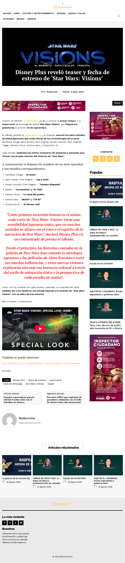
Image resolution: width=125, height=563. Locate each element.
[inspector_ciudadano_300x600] (106, 400)
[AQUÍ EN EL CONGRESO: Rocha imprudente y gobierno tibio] (106, 278)
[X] (103, 159)
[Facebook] (96, 159)
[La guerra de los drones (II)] (106, 188)
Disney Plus (32, 121)
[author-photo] (4, 482)
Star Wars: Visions (35, 384)
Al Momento (43, 66)
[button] (109, 16)
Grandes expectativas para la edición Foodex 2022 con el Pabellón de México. (19, 400)
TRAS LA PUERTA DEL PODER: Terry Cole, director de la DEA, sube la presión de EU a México (106, 325)
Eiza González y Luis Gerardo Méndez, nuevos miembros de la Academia (41, 363)
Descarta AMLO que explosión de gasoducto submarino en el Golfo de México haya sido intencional (64, 400)
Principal (84, 66)
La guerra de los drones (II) (104, 201)
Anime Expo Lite (33, 135)
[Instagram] (10, 522)
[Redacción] (9, 420)
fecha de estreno (37, 380)
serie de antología (13, 384)
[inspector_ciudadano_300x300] (106, 138)
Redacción (52, 92)
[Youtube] (21, 522)
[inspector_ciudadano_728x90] (43, 110)
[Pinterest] (110, 159)
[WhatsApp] (117, 159)
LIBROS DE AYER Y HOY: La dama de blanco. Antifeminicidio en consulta (104, 232)
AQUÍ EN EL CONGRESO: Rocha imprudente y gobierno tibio (106, 293)
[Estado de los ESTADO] (106, 250)
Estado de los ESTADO (101, 263)
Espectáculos (65, 66)
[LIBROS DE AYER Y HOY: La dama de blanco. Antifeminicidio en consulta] (106, 216)
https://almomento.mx (29, 423)
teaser (51, 384)
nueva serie (56, 380)
